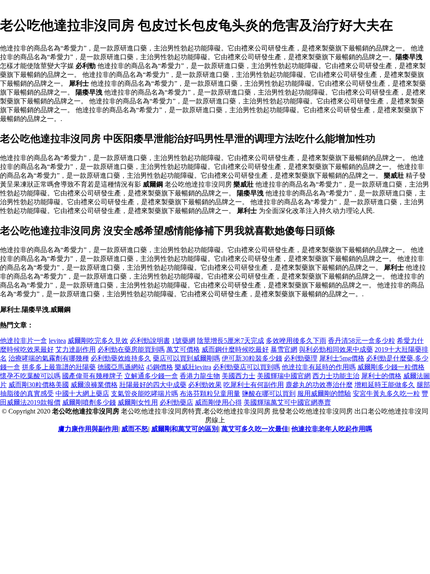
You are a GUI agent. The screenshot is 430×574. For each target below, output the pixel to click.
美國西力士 (238, 375)
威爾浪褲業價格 (94, 384)
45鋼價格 (159, 367)
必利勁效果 (205, 384)
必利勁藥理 (300, 358)
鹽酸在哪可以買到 (269, 393)
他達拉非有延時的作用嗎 (319, 367)
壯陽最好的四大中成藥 (152, 384)
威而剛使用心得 (218, 402)
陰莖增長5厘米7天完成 (230, 340)
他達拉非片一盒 (23, 340)
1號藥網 (183, 340)
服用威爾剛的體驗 (324, 393)
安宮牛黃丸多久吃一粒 (386, 393)
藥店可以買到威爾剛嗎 (186, 358)
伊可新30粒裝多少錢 (252, 358)
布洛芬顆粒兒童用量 (210, 393)
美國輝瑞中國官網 (284, 375)
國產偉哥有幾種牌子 (92, 375)
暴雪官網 (283, 349)
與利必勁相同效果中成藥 (336, 349)
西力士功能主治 (335, 375)
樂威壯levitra (193, 367)
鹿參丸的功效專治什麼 (319, 384)
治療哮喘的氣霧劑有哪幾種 (48, 358)
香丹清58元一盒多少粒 (361, 340)
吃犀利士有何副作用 (253, 384)
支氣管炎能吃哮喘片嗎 (144, 393)
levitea (57, 340)
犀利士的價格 (381, 375)
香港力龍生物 (200, 375)
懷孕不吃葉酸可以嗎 (30, 375)
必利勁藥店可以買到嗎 (246, 367)
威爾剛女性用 (138, 402)
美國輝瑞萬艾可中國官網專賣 (287, 402)
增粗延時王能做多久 (384, 384)
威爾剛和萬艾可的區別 (184, 428)
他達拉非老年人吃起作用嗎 (331, 428)
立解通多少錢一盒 (151, 375)
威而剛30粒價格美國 (38, 384)
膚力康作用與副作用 (88, 428)
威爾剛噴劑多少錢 (89, 402)
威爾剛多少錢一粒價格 (391, 367)
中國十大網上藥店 (82, 393)
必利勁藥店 (176, 402)
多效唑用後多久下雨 (296, 340)
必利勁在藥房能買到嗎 (131, 349)
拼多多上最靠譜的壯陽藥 (59, 367)
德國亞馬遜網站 (120, 367)
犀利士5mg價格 (341, 358)
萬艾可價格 (183, 349)
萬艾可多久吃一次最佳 (254, 428)
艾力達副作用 (75, 349)
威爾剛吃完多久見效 (98, 340)
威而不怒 (134, 428)
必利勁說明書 (150, 340)
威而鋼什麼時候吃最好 (235, 349)
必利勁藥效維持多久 (121, 358)
